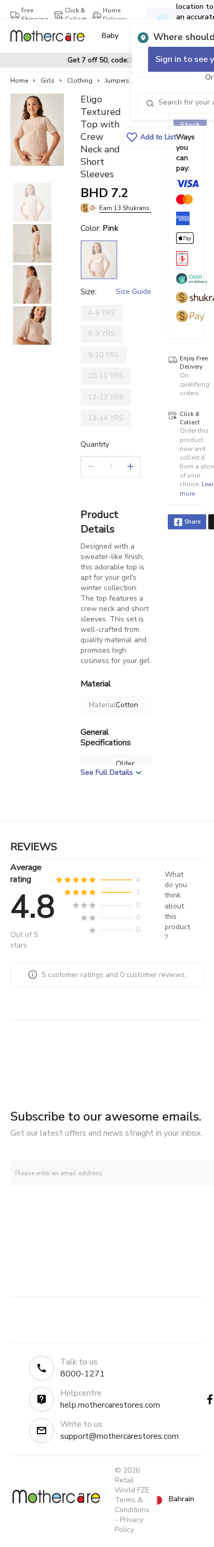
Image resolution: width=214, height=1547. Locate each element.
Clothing (79, 80)
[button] (151, 137)
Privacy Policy (129, 1525)
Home (19, 80)
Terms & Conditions (132, 1505)
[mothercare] (51, 36)
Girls (48, 80)
